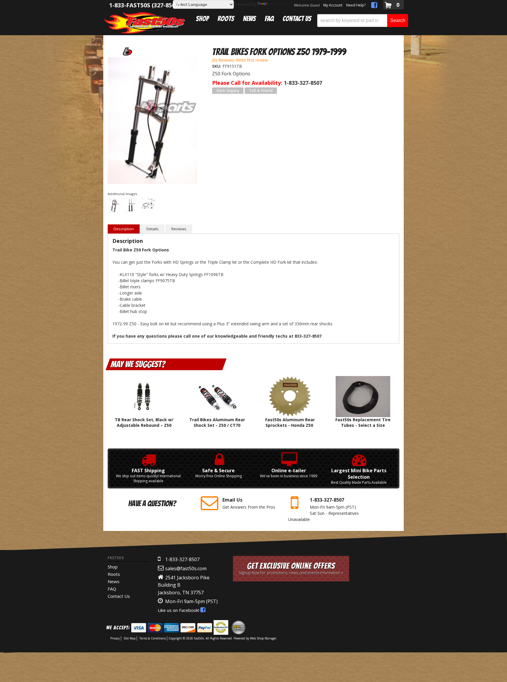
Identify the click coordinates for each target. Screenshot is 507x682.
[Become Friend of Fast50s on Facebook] (374, 6)
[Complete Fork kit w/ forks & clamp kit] (152, 121)
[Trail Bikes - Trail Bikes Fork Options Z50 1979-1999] (127, 51)
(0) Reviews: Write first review (240, 60)
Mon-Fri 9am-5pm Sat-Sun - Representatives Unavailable (323, 509)
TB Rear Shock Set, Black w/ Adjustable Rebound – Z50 (144, 422)
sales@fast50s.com (186, 568)
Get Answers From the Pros (248, 503)
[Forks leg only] (130, 206)
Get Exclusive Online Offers (291, 568)
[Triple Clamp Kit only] (148, 204)
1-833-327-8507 (182, 559)
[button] (362, 20)
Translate (277, 4)
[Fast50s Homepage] (144, 22)
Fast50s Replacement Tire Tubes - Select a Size (363, 422)
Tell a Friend (261, 90)
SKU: (217, 66)
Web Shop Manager (263, 638)
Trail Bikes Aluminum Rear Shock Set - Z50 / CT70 (217, 422)
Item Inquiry (228, 90)
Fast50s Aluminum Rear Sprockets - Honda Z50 (290, 422)
